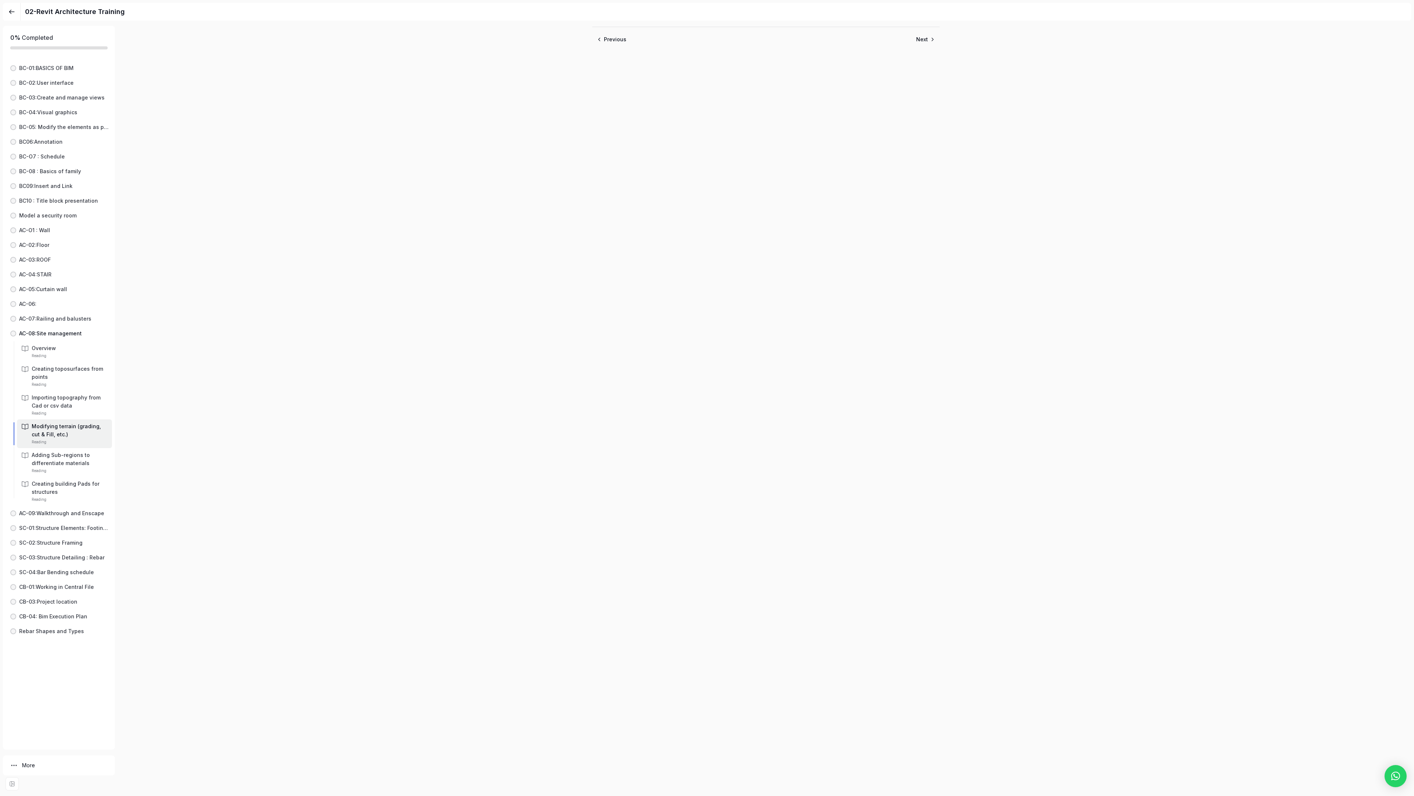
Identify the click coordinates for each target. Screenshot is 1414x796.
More (28, 765)
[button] (59, 68)
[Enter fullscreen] (12, 784)
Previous (615, 39)
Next (922, 39)
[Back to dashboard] (12, 12)
